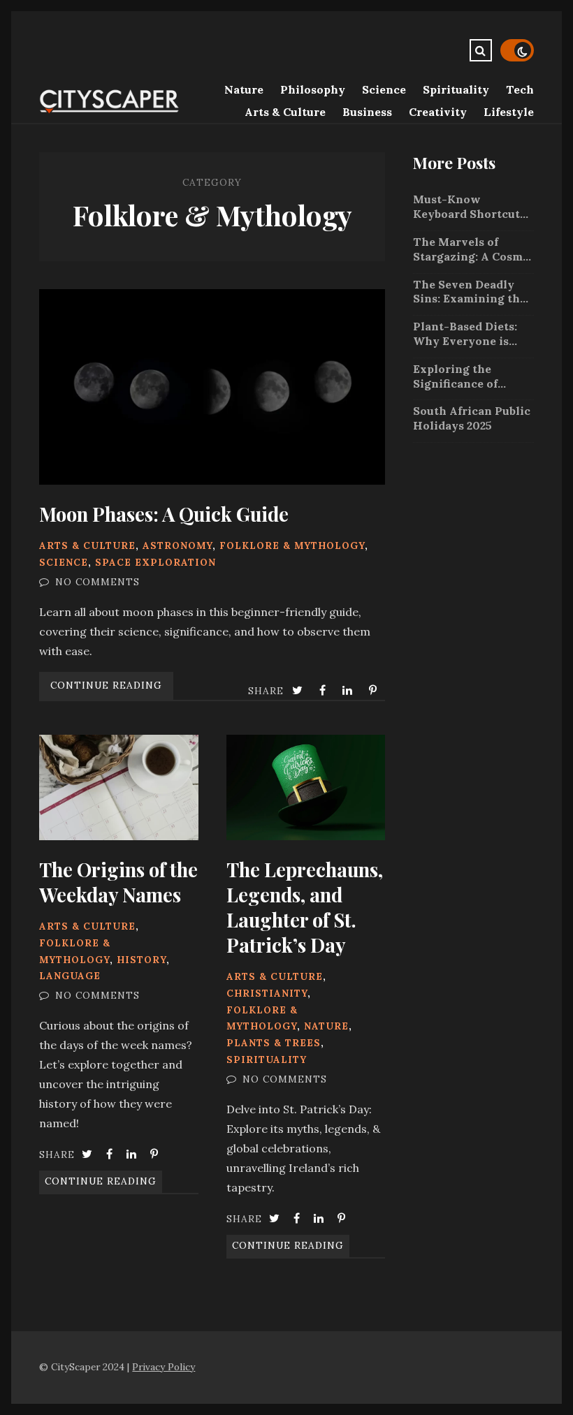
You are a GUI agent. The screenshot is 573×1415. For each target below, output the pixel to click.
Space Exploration (155, 562)
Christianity (266, 993)
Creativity (438, 112)
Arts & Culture (285, 112)
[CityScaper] (109, 110)
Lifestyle (509, 112)
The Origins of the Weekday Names (118, 788)
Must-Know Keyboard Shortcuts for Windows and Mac (469, 206)
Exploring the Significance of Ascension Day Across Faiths (455, 376)
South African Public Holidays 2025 (471, 418)
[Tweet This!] (298, 690)
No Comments (97, 581)
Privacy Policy (163, 1367)
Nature (243, 89)
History (141, 959)
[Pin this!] (374, 690)
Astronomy (177, 545)
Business (367, 112)
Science (384, 89)
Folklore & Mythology (292, 545)
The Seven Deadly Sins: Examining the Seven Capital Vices (469, 292)
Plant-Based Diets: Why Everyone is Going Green (465, 334)
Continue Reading (106, 685)
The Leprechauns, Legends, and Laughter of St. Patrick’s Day (306, 788)
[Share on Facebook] (324, 690)
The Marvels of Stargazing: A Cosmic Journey (473, 249)
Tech (520, 89)
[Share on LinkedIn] (349, 690)
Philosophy (312, 89)
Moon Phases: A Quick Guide (212, 387)
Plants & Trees (273, 1042)
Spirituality (456, 89)
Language (70, 975)
